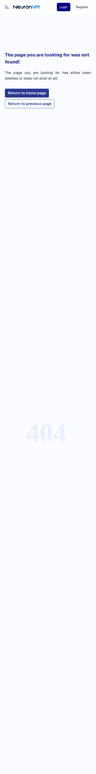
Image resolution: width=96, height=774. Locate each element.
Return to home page (27, 93)
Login (64, 7)
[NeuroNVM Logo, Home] (26, 7)
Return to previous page (29, 103)
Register (82, 7)
